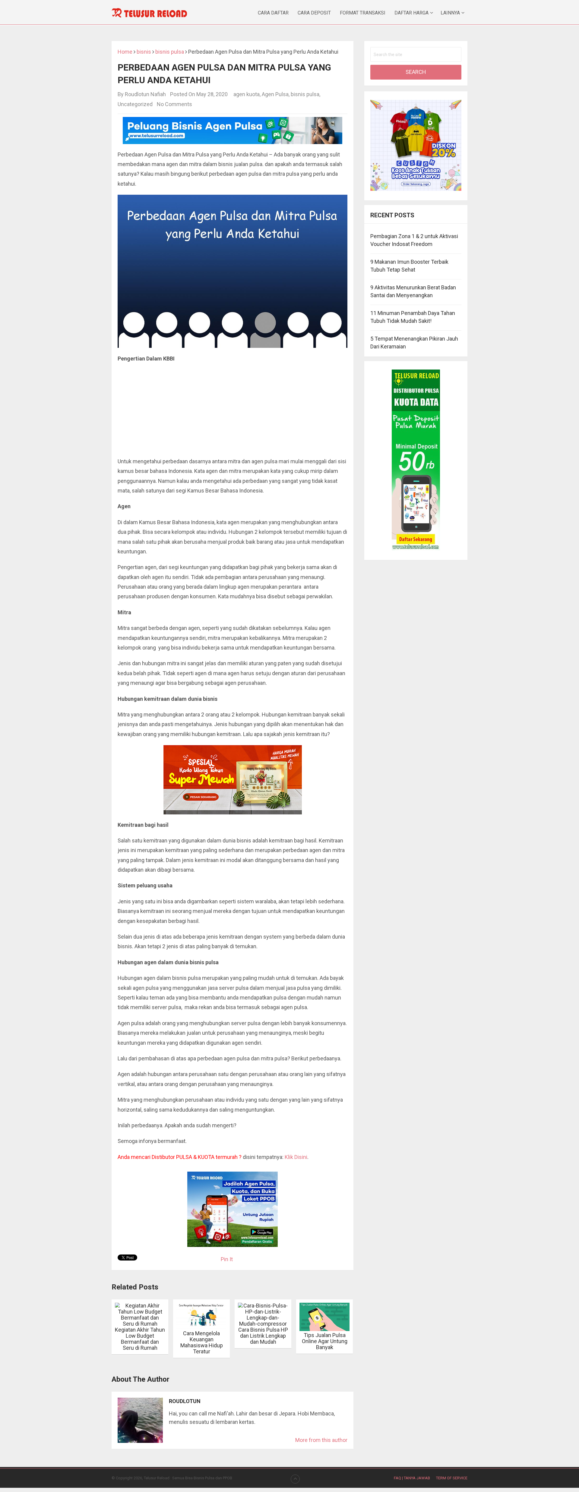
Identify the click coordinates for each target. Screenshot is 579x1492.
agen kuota (246, 94)
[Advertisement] (232, 412)
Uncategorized (135, 104)
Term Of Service (451, 1478)
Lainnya (450, 13)
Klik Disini (296, 1157)
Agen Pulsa (275, 94)
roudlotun (185, 1401)
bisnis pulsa (305, 94)
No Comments (174, 104)
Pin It (227, 1259)
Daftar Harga (411, 13)
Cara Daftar (273, 13)
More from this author (321, 1440)
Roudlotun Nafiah (145, 94)
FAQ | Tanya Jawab (412, 1478)
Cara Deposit (314, 13)
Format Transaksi (362, 13)
